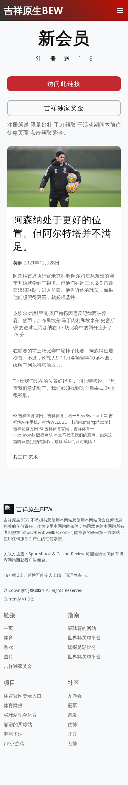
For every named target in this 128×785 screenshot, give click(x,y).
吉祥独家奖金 (64, 108)
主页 (8, 628)
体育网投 (13, 705)
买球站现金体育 (20, 715)
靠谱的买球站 (18, 724)
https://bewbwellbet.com (45, 532)
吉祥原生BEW (33, 10)
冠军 (72, 705)
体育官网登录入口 (23, 696)
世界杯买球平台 (84, 637)
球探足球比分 (82, 647)
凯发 (72, 715)
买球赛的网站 (82, 628)
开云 (72, 734)
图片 (8, 656)
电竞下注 (13, 734)
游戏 (8, 647)
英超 (18, 262)
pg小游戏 (14, 743)
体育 (8, 637)
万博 (72, 743)
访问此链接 (64, 84)
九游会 (75, 696)
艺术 (33, 457)
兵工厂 (20, 457)
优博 (72, 724)
